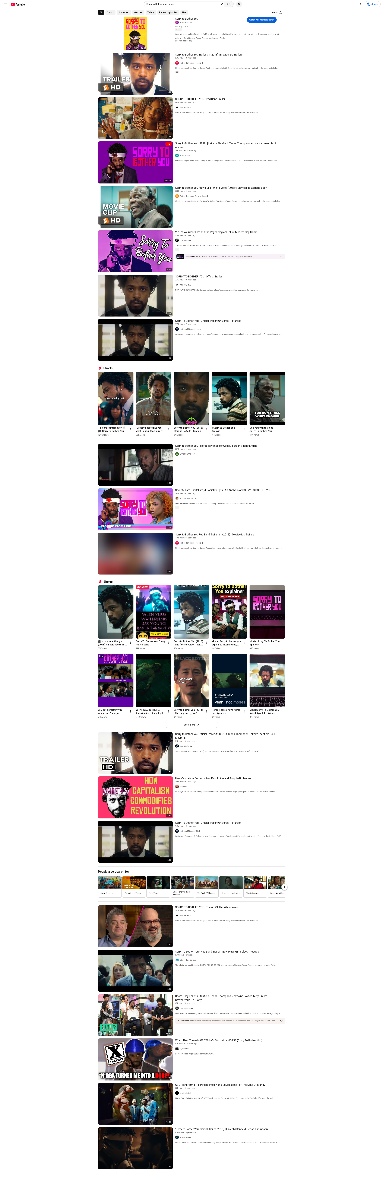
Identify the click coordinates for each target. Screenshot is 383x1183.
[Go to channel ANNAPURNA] (177, 107)
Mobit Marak (185, 156)
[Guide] (5, 4)
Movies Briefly (186, 1093)
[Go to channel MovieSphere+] (177, 23)
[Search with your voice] (239, 4)
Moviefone (184, 1137)
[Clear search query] (222, 4)
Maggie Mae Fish (187, 498)
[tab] (101, 12)
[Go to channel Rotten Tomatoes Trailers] (177, 63)
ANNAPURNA (185, 107)
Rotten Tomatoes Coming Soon (193, 196)
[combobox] (183, 4)
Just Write (184, 240)
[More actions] (130, 429)
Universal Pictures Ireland (190, 329)
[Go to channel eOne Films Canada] (177, 960)
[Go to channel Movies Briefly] (177, 1093)
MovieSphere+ (186, 23)
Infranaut (183, 787)
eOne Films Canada (188, 960)
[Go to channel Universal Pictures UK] (177, 831)
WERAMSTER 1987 (188, 454)
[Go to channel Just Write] (177, 240)
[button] (224, 256)
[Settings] (360, 4)
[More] (281, 256)
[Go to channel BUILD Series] (177, 1008)
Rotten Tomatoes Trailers (190, 63)
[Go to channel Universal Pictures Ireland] (177, 329)
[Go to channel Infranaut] (177, 787)
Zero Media (184, 746)
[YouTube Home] (17, 4)
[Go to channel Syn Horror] (177, 1049)
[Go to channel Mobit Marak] (177, 156)
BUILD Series (185, 1008)
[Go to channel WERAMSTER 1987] (177, 454)
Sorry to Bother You (186, 18)
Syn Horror (184, 1049)
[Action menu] (282, 18)
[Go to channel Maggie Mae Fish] (177, 498)
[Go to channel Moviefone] (177, 1137)
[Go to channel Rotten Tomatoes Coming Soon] (177, 196)
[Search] (229, 4)
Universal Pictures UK (189, 831)
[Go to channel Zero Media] (177, 746)
